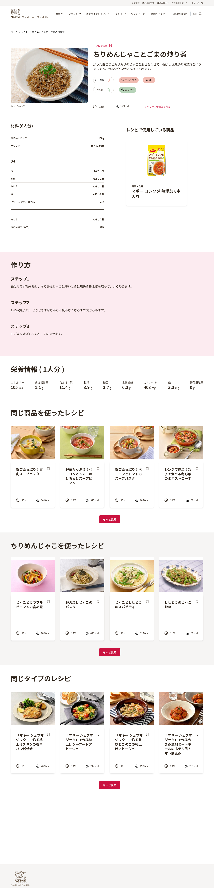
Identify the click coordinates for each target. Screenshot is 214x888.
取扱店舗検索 (180, 13)
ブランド (73, 13)
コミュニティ (163, 2)
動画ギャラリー (159, 13)
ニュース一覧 (197, 2)
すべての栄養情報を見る (157, 106)
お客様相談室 (178, 2)
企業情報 (136, 2)
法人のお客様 (148, 2)
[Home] (30, 14)
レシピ (119, 13)
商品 (58, 13)
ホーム (14, 32)
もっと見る (109, 519)
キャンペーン (138, 13)
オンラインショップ (96, 13)
